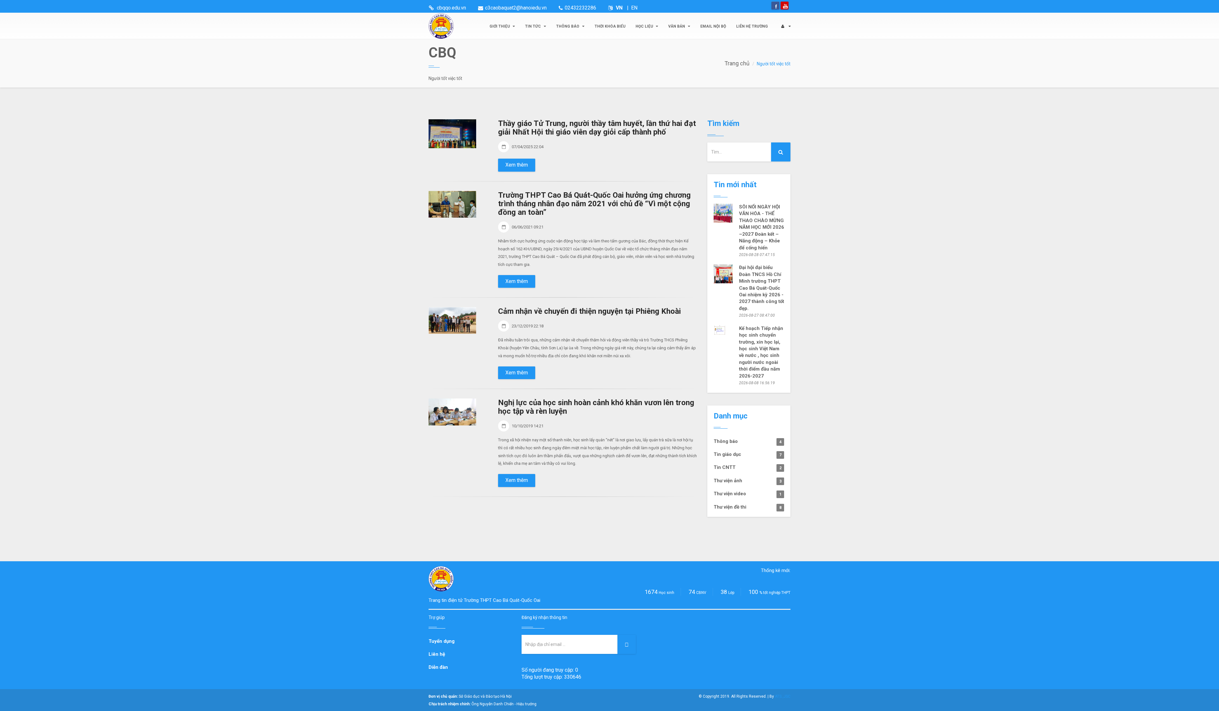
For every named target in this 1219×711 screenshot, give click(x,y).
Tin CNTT (748, 467)
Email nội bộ (713, 26)
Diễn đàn (438, 667)
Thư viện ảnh (748, 481)
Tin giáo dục (748, 454)
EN (634, 8)
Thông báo (568, 26)
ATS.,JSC (782, 696)
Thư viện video (748, 494)
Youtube (785, 6)
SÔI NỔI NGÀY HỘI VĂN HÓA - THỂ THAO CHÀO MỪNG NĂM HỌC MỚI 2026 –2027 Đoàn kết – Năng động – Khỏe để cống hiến (761, 227)
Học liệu (645, 26)
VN (619, 8)
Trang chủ (736, 63)
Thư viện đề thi (748, 507)
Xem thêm (516, 165)
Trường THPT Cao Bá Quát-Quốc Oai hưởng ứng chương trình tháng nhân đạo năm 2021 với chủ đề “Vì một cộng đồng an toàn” (594, 204)
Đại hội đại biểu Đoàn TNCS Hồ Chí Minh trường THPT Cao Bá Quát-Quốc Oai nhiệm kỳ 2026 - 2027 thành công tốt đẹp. (761, 288)
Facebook (775, 6)
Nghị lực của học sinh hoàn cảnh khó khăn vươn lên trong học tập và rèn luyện (596, 407)
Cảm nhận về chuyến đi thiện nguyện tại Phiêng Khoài (589, 311)
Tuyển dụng (442, 641)
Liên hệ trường (752, 26)
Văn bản (677, 26)
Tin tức (533, 26)
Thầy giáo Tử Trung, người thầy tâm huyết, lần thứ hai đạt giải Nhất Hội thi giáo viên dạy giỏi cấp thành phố (597, 127)
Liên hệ (437, 654)
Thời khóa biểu (610, 26)
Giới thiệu (500, 26)
